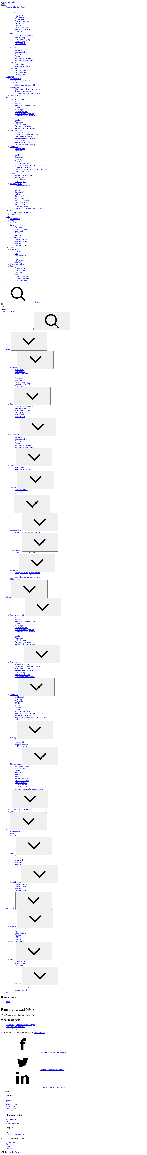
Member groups (16, 184)
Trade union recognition (23, 126)
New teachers (20, 188)
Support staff (19, 196)
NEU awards (19, 260)
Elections (18, 258)
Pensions (18, 103)
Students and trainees (22, 186)
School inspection (21, 112)
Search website (6, 329)
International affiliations (23, 58)
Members (13, 68)
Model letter (19, 235)
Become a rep (20, 46)
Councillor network (22, 276)
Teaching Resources (22, 171)
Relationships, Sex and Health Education (29, 165)
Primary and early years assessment (27, 89)
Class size (18, 159)
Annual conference (21, 19)
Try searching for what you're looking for (20, 1025)
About (8, 11)
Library (13, 225)
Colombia (18, 50)
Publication (19, 227)
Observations (19, 153)
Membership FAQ (21, 70)
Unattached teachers (22, 206)
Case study (19, 272)
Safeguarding (19, 157)
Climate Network (21, 280)
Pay (16, 101)
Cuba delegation (21, 52)
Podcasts (13, 223)
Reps (12, 33)
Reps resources (20, 44)
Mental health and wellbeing (25, 145)
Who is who (19, 15)
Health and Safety (16, 130)
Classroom (14, 147)
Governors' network (22, 278)
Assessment (14, 87)
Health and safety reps (23, 40)
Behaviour (18, 151)
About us (13, 13)
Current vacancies (12, 1108)
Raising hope (19, 56)
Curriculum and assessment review (27, 93)
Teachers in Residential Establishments (29, 208)
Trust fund (18, 25)
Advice (8, 97)
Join (7, 282)
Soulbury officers (21, 204)
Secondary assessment (23, 91)
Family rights (19, 110)
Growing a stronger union (24, 35)
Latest (8, 217)
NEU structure (20, 17)
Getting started (20, 268)
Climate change (20, 140)
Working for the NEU (23, 29)
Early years (19, 194)
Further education (21, 202)
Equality (13, 173)
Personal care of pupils (23, 167)
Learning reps (20, 42)
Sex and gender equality (23, 175)
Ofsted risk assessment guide (25, 85)
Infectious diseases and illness (25, 138)
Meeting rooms (11, 1106)
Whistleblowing (20, 124)
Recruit (12, 266)
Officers (18, 252)
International (14, 48)
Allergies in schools (22, 132)
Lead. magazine (20, 245)
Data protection (20, 118)
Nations (13, 62)
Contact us (18, 31)
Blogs (12, 221)
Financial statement (22, 27)
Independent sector (21, 198)
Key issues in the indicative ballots (27, 81)
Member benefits (21, 73)
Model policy (19, 231)
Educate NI (19, 243)
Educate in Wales (21, 241)
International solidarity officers (26, 60)
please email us (39, 1033)
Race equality (20, 178)
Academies (19, 122)
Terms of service (11, 1148)
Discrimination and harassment (26, 116)
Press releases (15, 219)
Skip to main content (8, 2)
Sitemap (8, 1146)
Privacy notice (11, 1142)
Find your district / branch (15, 1134)
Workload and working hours (25, 105)
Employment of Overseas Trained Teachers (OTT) (33, 169)
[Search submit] (52, 321)
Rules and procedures (22, 21)
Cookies (8, 1144)
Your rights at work (17, 99)
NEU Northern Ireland (23, 66)
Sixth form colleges (22, 200)
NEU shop (9, 1110)
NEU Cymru (19, 64)
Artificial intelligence (22, 163)
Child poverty (15, 95)
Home (8, 1002)
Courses (8, 210)
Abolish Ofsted (15, 83)
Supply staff (19, 192)
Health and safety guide (23, 136)
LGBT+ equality (21, 182)
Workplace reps (20, 38)
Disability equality (21, 180)
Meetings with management (25, 128)
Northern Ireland (12, 1104)
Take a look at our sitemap (15, 1027)
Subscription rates (21, 75)
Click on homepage (13, 1029)
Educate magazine (21, 239)
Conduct (18, 120)
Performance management (24, 114)
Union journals (15, 237)
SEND (17, 155)
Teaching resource (21, 229)
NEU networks (15, 274)
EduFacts (18, 262)
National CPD (15, 215)
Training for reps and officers (20, 213)
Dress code (19, 161)
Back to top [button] (5, 1091)
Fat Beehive (16, 1152)
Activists (13, 250)
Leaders (17, 190)
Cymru (8, 1102)
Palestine (18, 54)
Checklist (18, 233)
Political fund (19, 23)
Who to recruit (20, 270)
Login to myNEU (7, 311)
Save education (15, 79)
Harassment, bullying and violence (27, 134)
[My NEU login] (2, 305)
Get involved (10, 247)
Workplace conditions (22, 143)
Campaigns (10, 77)
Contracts (18, 108)
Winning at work (21, 256)
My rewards (10, 1121)
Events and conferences (18, 264)
